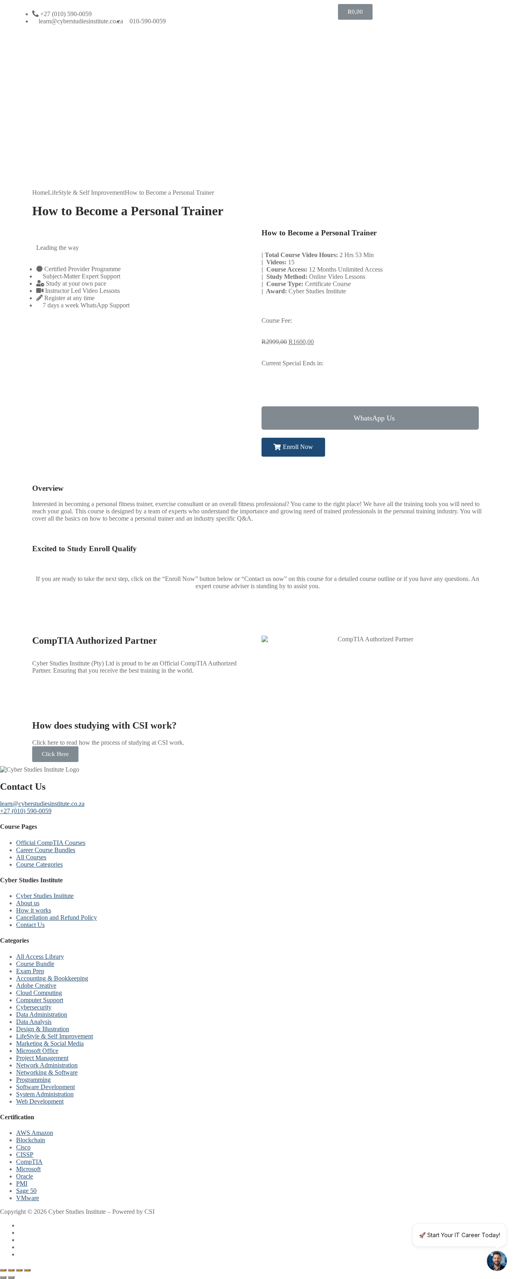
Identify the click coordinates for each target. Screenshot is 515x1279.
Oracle (24, 1176)
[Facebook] (22, 1225)
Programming (33, 1079)
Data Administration (41, 1014)
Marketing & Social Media (50, 1043)
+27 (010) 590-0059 (26, 810)
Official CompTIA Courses (50, 842)
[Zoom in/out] (3, 1270)
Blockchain (30, 1140)
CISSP (24, 1154)
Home (40, 192)
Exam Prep (30, 971)
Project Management (42, 1058)
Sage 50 (26, 1190)
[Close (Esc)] (27, 1270)
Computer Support (39, 1000)
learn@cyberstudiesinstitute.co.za (42, 803)
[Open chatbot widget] (497, 1261)
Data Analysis (34, 1021)
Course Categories (39, 864)
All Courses (31, 857)
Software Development (45, 1086)
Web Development (40, 1101)
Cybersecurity (34, 1007)
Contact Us (30, 924)
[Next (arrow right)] (11, 1277)
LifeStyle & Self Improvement (86, 192)
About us (27, 903)
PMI (21, 1183)
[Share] (19, 1270)
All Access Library (40, 956)
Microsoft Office (37, 1050)
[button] (370, 418)
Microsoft (28, 1169)
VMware (27, 1198)
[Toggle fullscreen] (11, 1270)
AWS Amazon (34, 1132)
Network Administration (47, 1065)
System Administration (45, 1094)
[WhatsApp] (22, 1247)
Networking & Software (47, 1072)
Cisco (23, 1147)
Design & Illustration (42, 1029)
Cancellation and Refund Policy (56, 917)
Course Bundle (35, 963)
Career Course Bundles (45, 849)
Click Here (55, 754)
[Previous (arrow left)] (3, 1277)
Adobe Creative (36, 985)
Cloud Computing (39, 992)
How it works (33, 910)
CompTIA (29, 1161)
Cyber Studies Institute (45, 895)
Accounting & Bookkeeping (52, 978)
